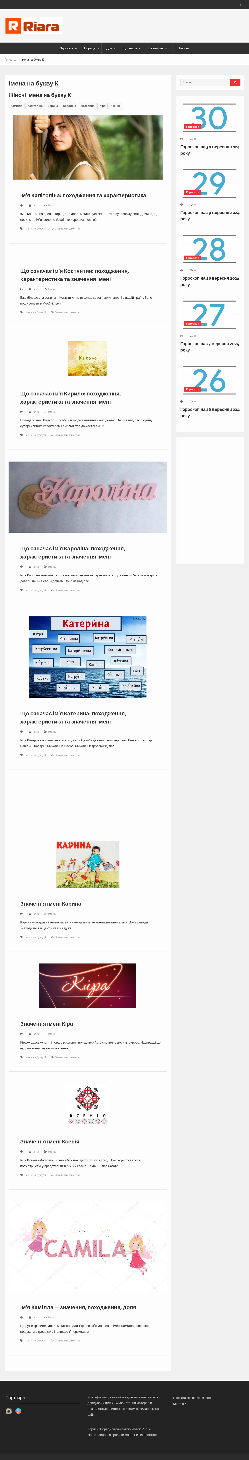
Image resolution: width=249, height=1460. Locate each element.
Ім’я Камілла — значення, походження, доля (78, 1307)
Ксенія (115, 105)
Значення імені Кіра (46, 1023)
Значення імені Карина (50, 903)
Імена (52, 205)
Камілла (16, 105)
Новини (183, 48)
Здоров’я (66, 48)
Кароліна (69, 105)
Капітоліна (35, 105)
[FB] (240, 5)
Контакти (179, 1404)
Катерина (87, 105)
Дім (109, 48)
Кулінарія (130, 48)
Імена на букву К (35, 228)
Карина (53, 105)
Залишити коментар (68, 228)
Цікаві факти (157, 48)
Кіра (102, 105)
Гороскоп (192, 126)
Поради (90, 48)
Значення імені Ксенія (49, 1141)
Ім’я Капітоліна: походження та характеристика (83, 195)
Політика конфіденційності (192, 1398)
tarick (35, 205)
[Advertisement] (88, 810)
